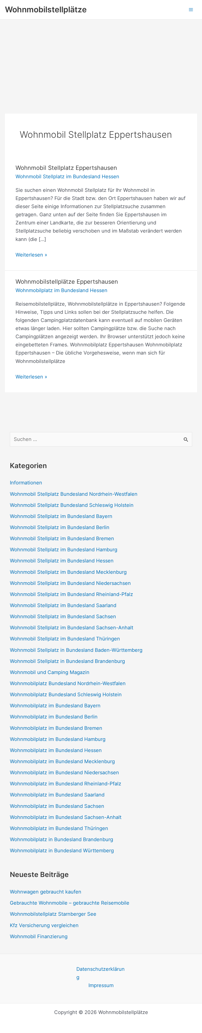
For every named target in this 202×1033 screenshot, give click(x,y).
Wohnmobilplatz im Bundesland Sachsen (57, 806)
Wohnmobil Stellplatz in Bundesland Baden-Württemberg (76, 650)
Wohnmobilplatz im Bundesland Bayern (55, 706)
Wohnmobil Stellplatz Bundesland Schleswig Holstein (72, 505)
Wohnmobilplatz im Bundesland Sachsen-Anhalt (65, 817)
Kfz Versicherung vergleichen (44, 925)
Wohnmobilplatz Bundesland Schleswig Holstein (66, 694)
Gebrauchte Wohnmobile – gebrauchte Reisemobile (69, 903)
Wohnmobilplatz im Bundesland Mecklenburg (62, 761)
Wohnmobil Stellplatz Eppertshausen (66, 167)
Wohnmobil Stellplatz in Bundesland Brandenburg (67, 661)
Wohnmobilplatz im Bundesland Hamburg (57, 739)
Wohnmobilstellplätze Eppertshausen (67, 281)
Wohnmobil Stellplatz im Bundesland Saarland (63, 605)
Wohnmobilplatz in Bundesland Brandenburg (61, 839)
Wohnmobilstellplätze (46, 9)
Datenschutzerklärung (100, 973)
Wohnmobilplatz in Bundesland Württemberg (62, 851)
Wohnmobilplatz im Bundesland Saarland (57, 795)
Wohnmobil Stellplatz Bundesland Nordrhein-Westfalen (73, 494)
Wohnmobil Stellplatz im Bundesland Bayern (61, 516)
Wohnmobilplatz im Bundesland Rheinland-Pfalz (65, 784)
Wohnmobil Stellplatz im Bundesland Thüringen (65, 639)
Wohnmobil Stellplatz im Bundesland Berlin (59, 527)
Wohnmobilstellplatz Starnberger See (53, 914)
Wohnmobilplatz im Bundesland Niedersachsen (64, 772)
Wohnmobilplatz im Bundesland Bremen (56, 728)
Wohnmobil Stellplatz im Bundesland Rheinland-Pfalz (71, 594)
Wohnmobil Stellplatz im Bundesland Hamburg (63, 550)
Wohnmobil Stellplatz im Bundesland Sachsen (63, 616)
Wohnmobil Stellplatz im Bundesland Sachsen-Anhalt (71, 628)
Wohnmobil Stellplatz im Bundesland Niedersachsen (70, 583)
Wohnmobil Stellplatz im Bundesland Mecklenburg (68, 572)
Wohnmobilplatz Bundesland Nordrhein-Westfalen (68, 683)
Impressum (101, 985)
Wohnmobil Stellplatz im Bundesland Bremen (62, 538)
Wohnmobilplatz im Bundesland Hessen (61, 290)
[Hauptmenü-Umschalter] (191, 9)
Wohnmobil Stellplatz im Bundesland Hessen (67, 176)
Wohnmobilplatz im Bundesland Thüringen (59, 828)
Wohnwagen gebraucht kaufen (45, 892)
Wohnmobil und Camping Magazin (49, 672)
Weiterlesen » (31, 255)
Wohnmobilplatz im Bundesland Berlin (54, 717)
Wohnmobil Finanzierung (38, 936)
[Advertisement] (101, 56)
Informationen (26, 483)
